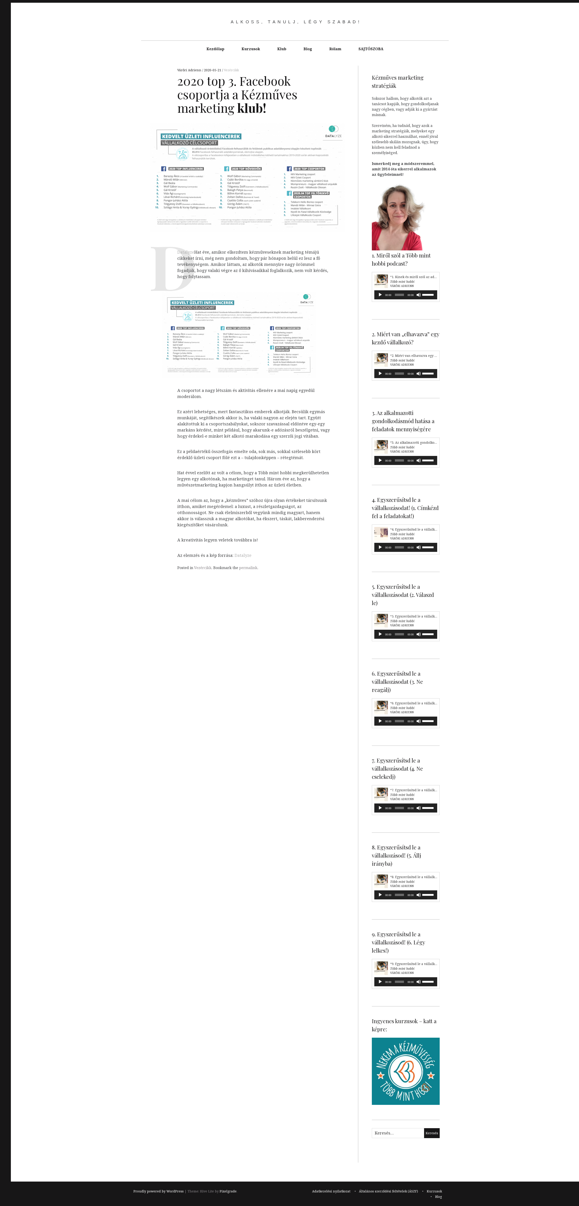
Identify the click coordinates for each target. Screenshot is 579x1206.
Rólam (335, 48)
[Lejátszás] (380, 295)
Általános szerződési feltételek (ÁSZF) (388, 1191)
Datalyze (185, 252)
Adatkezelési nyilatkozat (331, 1191)
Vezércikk (231, 70)
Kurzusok (251, 48)
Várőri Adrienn (189, 70)
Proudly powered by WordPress (158, 1191)
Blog (308, 48)
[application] (405, 294)
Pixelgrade (228, 1191)
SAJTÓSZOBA (370, 48)
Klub (281, 48)
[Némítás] (418, 295)
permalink (248, 567)
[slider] (428, 294)
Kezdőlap (215, 48)
